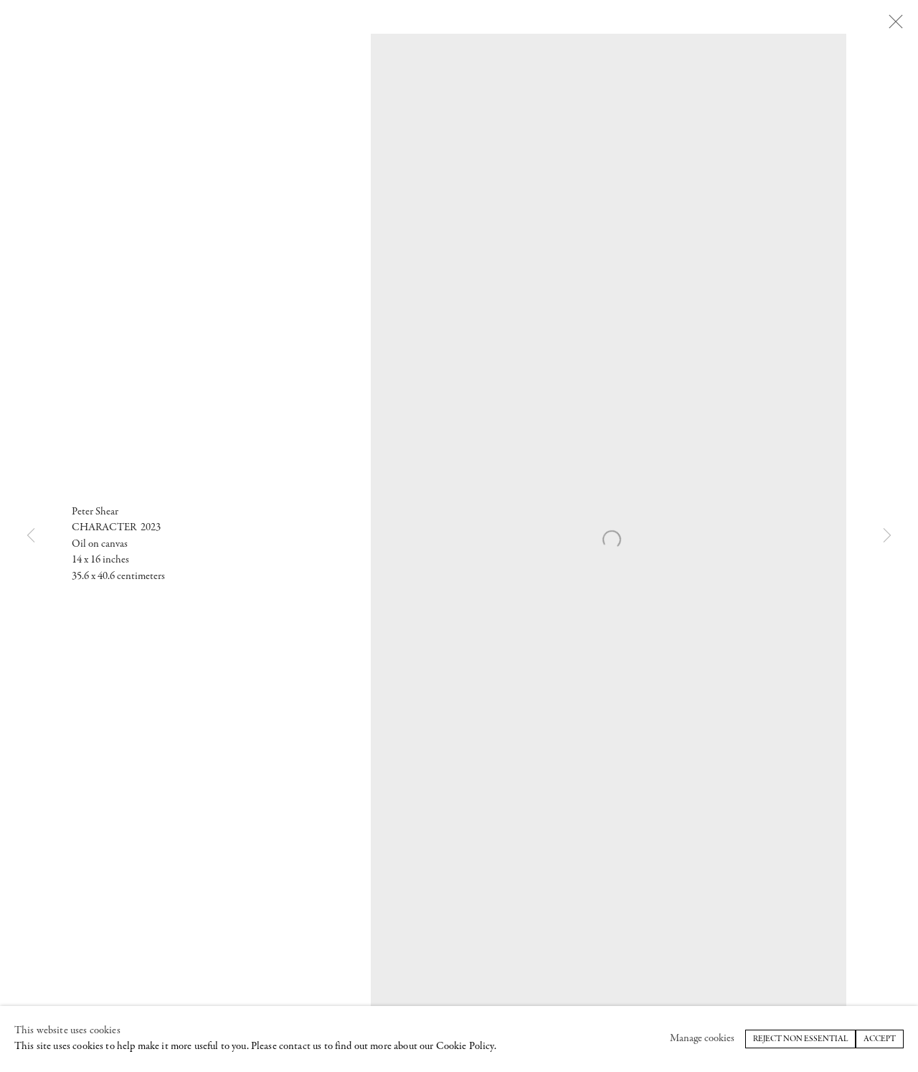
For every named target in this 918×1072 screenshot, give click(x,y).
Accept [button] (879, 1039)
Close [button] (895, 22)
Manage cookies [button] (702, 1038)
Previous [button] (31, 536)
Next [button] (887, 536)
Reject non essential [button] (800, 1039)
